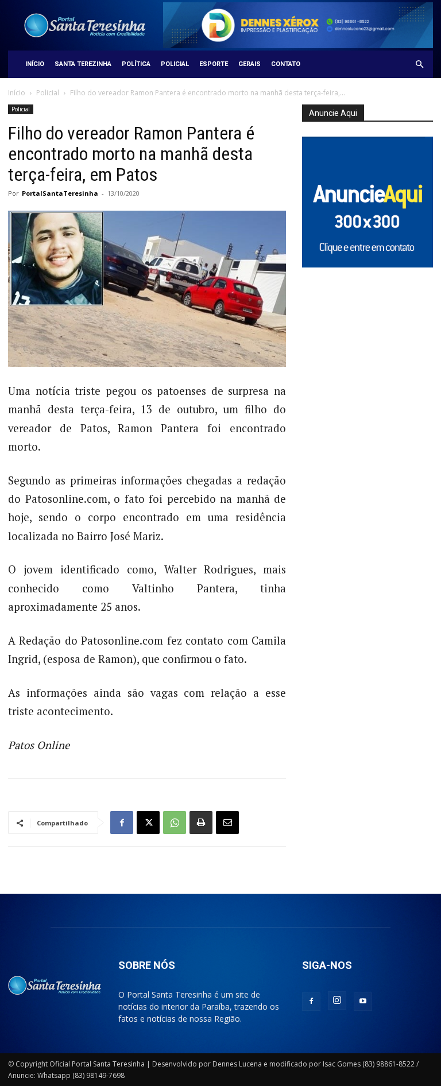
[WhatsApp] (174, 822)
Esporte (213, 64)
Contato (285, 64)
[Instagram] (337, 1000)
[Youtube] (363, 1001)
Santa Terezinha (83, 64)
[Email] (227, 822)
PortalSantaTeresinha (60, 193)
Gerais (249, 64)
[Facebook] (121, 822)
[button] (419, 64)
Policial (175, 64)
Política (136, 64)
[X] (148, 822)
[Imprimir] (200, 822)
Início (34, 64)
